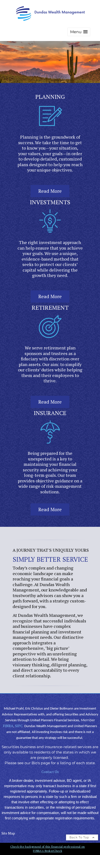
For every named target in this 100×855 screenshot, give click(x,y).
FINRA (8, 725)
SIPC (19, 725)
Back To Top (79, 837)
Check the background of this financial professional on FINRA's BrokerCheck (47, 849)
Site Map (8, 833)
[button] (78, 32)
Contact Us (50, 771)
